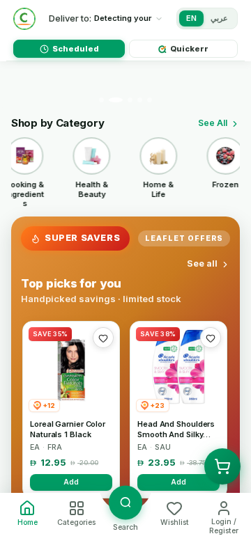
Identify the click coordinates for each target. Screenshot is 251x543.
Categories (76, 522)
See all (202, 263)
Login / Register (223, 526)
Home (27, 522)
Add (71, 482)
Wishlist (174, 522)
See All (212, 123)
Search (125, 527)
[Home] (24, 19)
